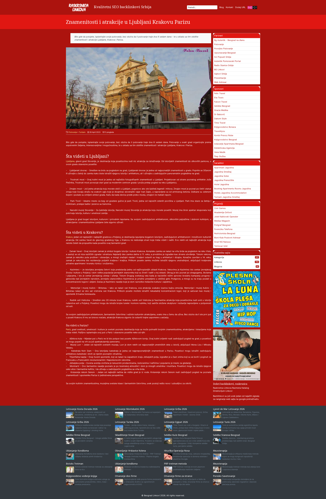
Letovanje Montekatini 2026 (130, 409)
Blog (221, 7)
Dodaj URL (240, 7)
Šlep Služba (220, 156)
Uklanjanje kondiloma (126, 463)
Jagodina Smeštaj (222, 171)
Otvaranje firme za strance (178, 475)
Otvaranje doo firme (126, 475)
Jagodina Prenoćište (224, 180)
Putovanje (219, 44)
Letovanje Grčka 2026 (175, 409)
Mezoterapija (220, 450)
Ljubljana (70, 161)
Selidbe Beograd (222, 106)
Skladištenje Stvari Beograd (129, 434)
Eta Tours (218, 97)
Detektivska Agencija (224, 148)
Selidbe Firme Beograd (78, 434)
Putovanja (73, 132)
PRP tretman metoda (175, 463)
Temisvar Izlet (221, 246)
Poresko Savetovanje (224, 475)
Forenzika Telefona (223, 229)
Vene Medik (219, 152)
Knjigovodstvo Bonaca (225, 127)
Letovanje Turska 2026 (127, 421)
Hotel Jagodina (221, 184)
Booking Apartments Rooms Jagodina (232, 188)
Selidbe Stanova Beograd (226, 434)
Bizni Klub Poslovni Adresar (227, 237)
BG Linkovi (219, 69)
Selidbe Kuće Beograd (175, 434)
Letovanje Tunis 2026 (224, 421)
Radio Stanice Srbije (224, 65)
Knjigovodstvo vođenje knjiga (81, 475)
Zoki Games (220, 208)
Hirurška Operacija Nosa (177, 450)
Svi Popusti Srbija (222, 57)
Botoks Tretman (74, 463)
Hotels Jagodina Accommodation (230, 193)
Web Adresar (220, 82)
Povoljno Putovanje (223, 48)
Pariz (68, 329)
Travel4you (219, 131)
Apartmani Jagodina (224, 167)
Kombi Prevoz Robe (223, 135)
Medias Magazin (222, 221)
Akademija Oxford (223, 212)
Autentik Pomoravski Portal (227, 61)
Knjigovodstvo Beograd (225, 139)
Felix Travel (219, 93)
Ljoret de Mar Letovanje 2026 (229, 409)
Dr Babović (219, 114)
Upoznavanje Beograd (225, 52)
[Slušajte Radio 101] (252, 7)
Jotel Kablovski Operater (226, 216)
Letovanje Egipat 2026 (176, 421)
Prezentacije (220, 78)
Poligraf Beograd (222, 225)
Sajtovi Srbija (220, 73)
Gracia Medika (221, 110)
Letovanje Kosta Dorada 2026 (82, 409)
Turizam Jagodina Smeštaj (227, 197)
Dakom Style (220, 118)
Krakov (69, 237)
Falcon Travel (220, 101)
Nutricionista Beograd (224, 233)
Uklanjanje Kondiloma (77, 450)
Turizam (82, 132)
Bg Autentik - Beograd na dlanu (229, 40)
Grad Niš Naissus (222, 242)
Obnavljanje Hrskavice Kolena (130, 450)
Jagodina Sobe (221, 176)
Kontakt (229, 7)
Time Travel (219, 122)
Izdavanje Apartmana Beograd (228, 143)
